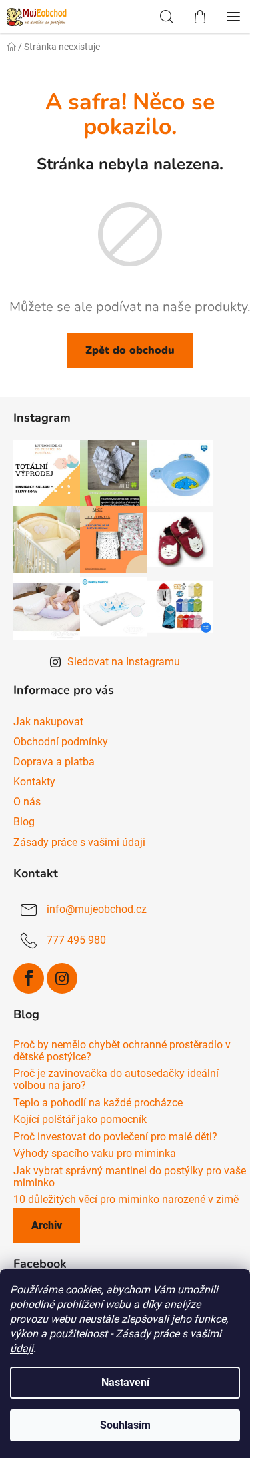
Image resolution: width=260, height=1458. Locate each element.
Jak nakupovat (48, 721)
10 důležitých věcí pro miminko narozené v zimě (126, 1200)
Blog (24, 821)
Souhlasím (125, 1425)
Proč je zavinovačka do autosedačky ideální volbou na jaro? (116, 1079)
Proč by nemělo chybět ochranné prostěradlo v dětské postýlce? (122, 1050)
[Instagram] (62, 978)
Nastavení (125, 1382)
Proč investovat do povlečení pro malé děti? (115, 1137)
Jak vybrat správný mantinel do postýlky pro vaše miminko (129, 1176)
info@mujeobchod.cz (97, 909)
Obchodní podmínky (60, 741)
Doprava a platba (54, 761)
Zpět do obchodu (130, 350)
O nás (27, 801)
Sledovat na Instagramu (123, 661)
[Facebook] (28, 978)
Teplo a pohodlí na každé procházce (98, 1103)
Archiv (46, 1225)
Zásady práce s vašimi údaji (79, 842)
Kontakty (34, 781)
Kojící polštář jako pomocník (80, 1120)
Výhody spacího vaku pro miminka (94, 1154)
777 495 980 (76, 940)
